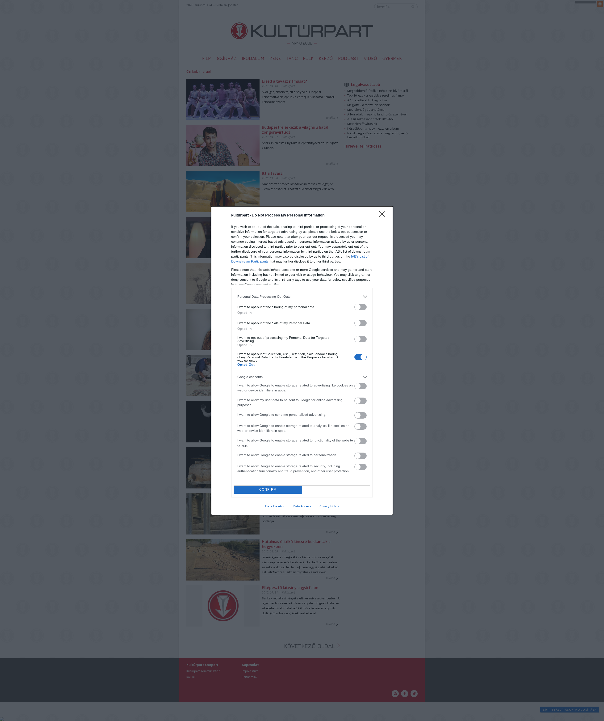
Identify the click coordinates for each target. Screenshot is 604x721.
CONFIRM (268, 489)
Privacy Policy (329, 506)
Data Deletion (275, 506)
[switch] (360, 307)
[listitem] (302, 296)
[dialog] (302, 360)
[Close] (383, 215)
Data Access (302, 506)
